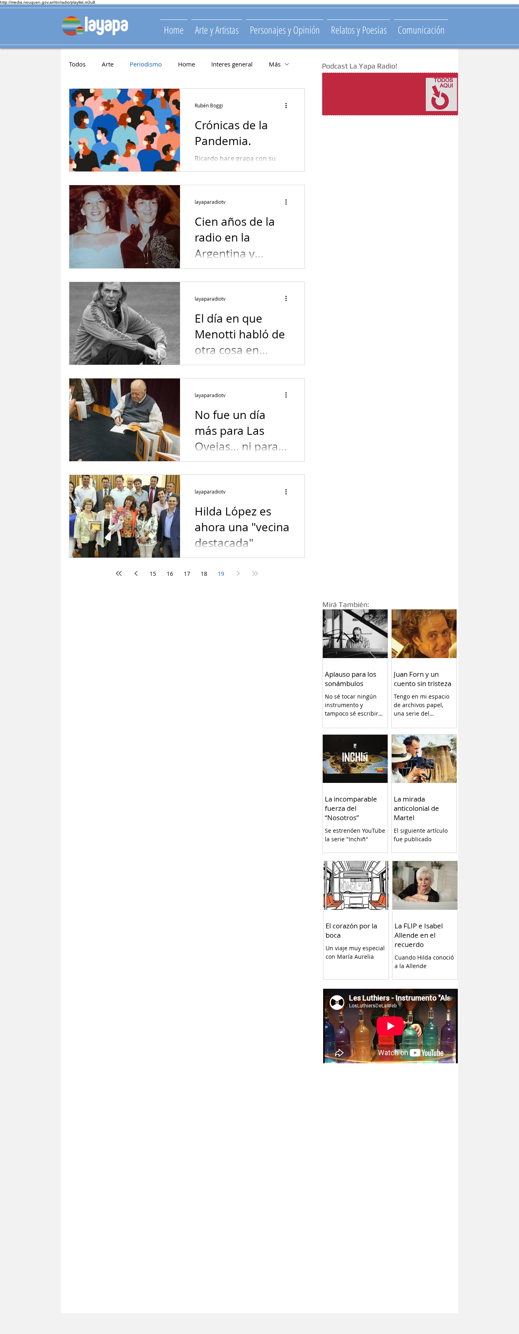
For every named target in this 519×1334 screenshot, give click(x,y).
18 (204, 573)
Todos (77, 64)
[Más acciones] (289, 105)
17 (187, 573)
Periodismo (146, 64)
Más (275, 64)
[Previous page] (136, 573)
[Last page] (255, 573)
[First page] (119, 573)
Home (186, 64)
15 (153, 573)
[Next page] (238, 573)
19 (221, 573)
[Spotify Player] (374, 94)
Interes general (232, 64)
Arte (108, 64)
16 (170, 573)
